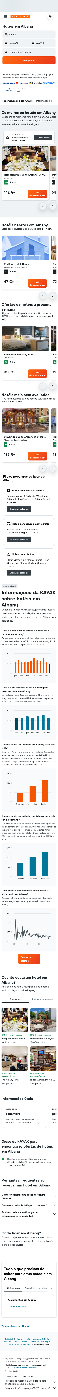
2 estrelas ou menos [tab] (42, 999)
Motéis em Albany (17, 1306)
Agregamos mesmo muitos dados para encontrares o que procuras (25, 1382)
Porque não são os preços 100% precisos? (27, 1388)
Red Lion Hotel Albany (17, 264)
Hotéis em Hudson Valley (19, 1344)
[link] (19, 509)
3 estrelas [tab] (15, 999)
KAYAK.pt (9, 1339)
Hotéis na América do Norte (37, 1339)
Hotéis (19, 1339)
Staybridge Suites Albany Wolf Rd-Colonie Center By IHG (25, 436)
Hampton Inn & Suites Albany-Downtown (25, 174)
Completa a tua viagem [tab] (37, 1288)
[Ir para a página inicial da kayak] (20, 16)
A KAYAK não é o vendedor (19, 1376)
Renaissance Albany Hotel (19, 354)
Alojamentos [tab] (13, 1288)
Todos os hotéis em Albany (15, 1326)
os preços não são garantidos (25, 1367)
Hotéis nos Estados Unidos (15, 1341)
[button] (5, 16)
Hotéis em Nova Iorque (40, 1341)
